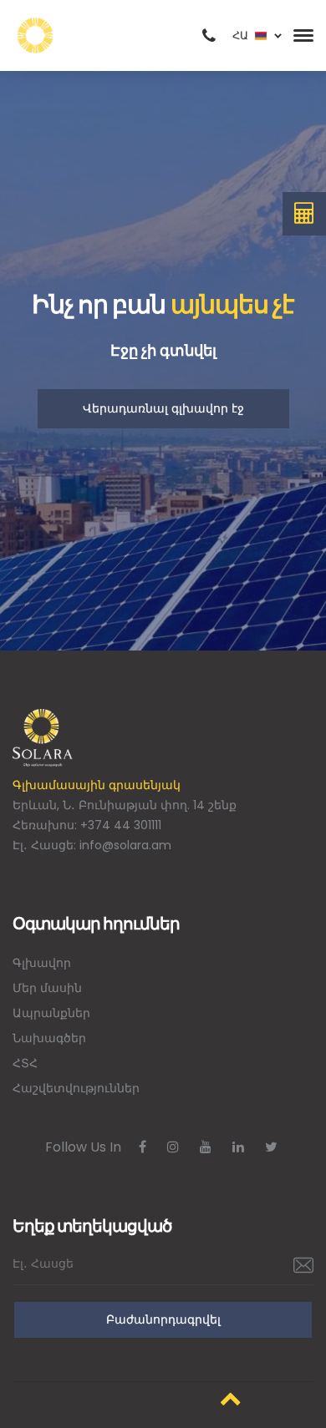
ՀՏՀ (25, 1063)
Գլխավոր (42, 963)
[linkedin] (238, 1147)
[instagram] (173, 1147)
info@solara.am (125, 845)
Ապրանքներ (51, 1013)
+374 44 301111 (120, 825)
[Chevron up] (231, 1398)
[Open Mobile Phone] (209, 35)
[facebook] (142, 1147)
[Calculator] (304, 214)
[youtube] (206, 1147)
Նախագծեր (49, 1038)
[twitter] (271, 1147)
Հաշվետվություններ (76, 1088)
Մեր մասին (47, 988)
